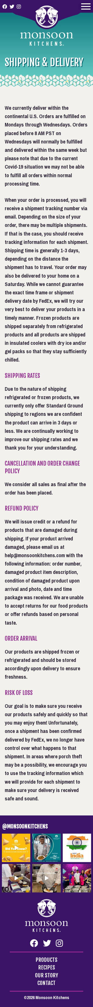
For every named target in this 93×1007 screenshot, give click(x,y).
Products (46, 960)
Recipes (46, 967)
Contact (46, 983)
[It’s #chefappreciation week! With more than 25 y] (46, 848)
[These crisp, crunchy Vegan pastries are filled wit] (16, 848)
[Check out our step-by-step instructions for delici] (46, 878)
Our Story (46, 975)
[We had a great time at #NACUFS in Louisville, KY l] (77, 878)
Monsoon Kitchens (46, 23)
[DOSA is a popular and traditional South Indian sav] (16, 878)
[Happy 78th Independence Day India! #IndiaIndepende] (77, 848)
